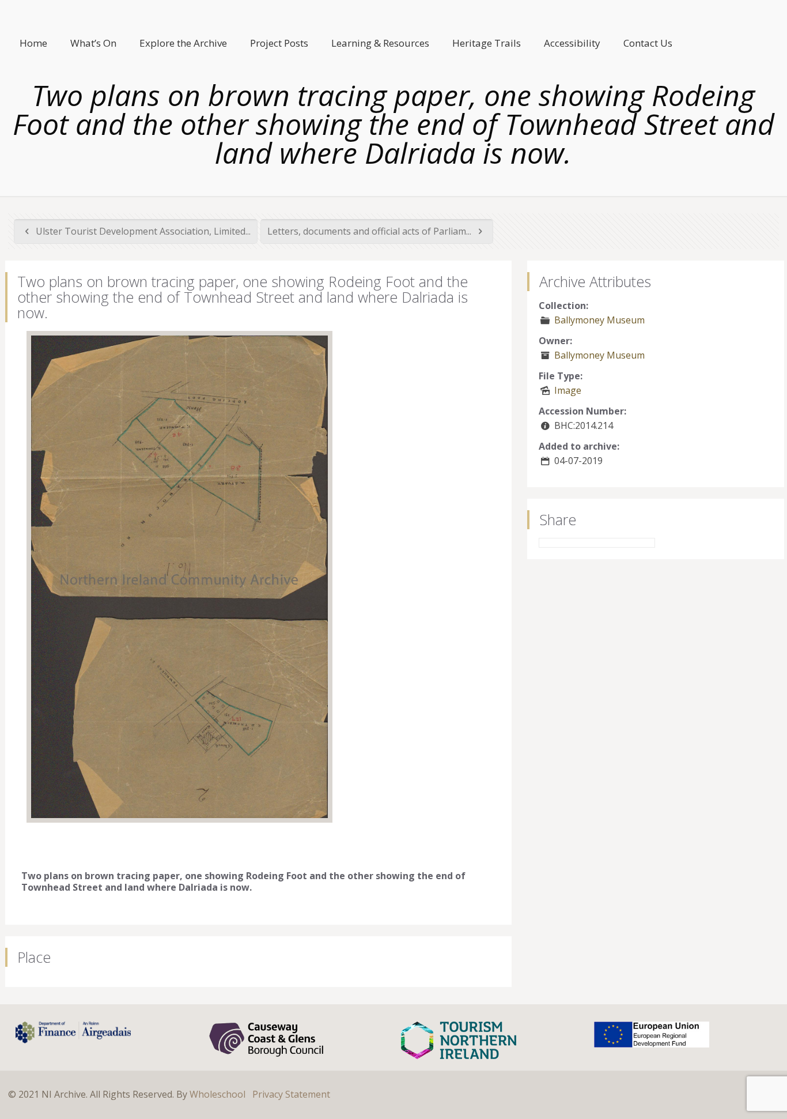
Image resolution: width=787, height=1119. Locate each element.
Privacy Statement (291, 1094)
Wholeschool (217, 1094)
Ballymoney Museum (599, 320)
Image (567, 390)
